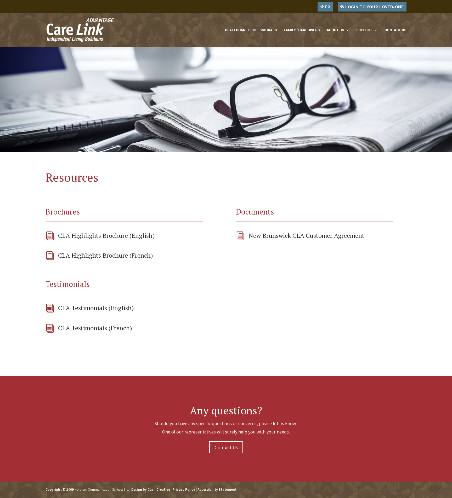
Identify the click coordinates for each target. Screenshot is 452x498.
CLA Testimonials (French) (95, 328)
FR (327, 7)
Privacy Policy (183, 489)
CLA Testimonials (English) (96, 308)
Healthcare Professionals (251, 31)
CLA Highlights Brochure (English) (106, 235)
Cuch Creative (159, 489)
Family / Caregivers (302, 31)
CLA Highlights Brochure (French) (105, 255)
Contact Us (395, 31)
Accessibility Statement (216, 489)
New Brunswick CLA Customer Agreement (306, 235)
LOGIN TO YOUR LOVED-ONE (374, 7)
